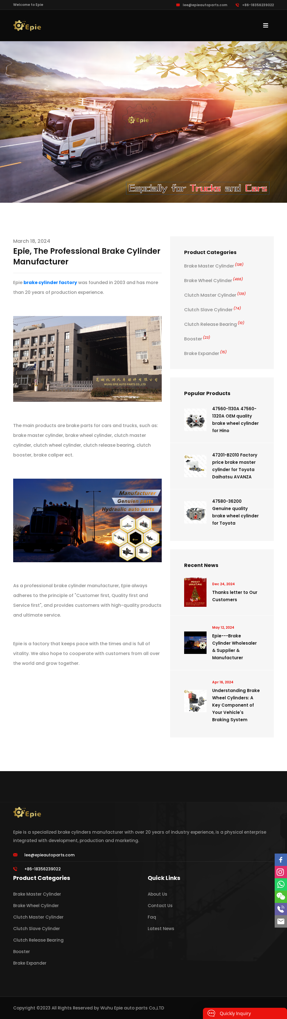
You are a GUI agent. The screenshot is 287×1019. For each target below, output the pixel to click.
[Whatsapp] (281, 884)
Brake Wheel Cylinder (213, 280)
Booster (197, 339)
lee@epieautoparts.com (205, 5)
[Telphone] (281, 909)
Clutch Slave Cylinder (212, 309)
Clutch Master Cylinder (215, 295)
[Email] (281, 921)
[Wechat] (281, 897)
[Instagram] (281, 872)
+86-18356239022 (258, 5)
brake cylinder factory (50, 282)
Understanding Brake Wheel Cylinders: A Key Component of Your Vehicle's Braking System (236, 705)
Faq (152, 917)
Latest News (161, 929)
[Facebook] (281, 860)
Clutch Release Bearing (214, 324)
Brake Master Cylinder (214, 266)
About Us (157, 894)
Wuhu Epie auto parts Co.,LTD (132, 1008)
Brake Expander (205, 353)
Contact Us (160, 906)
